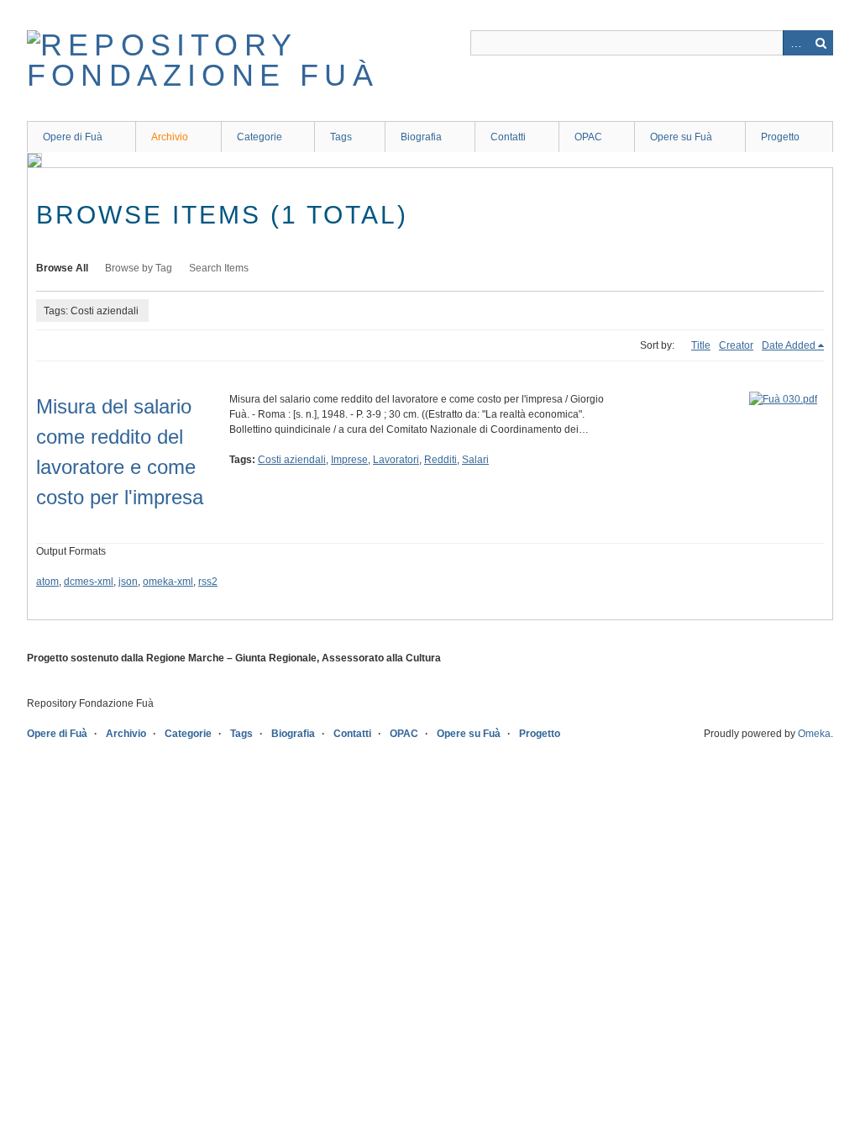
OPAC (588, 137)
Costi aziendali (292, 460)
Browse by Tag (138, 268)
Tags (341, 137)
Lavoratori (396, 460)
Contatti (508, 137)
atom (47, 581)
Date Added (788, 345)
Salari (475, 460)
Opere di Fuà (72, 137)
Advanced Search (795, 42)
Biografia (421, 137)
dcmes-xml (88, 581)
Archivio (169, 137)
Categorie (259, 137)
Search (820, 42)
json (128, 581)
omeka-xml (168, 581)
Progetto (780, 137)
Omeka (814, 734)
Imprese (349, 460)
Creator (736, 345)
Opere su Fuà (681, 137)
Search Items (219, 268)
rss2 (208, 581)
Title (701, 345)
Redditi (440, 460)
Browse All (62, 268)
